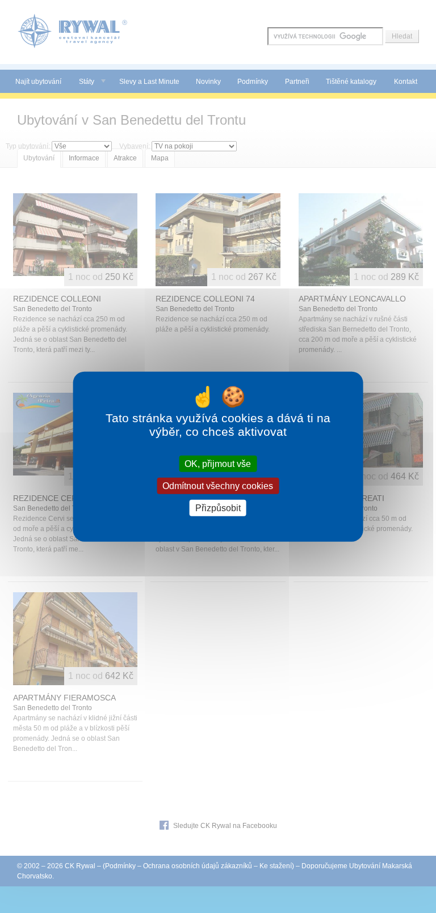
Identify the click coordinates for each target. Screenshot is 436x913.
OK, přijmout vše (218, 463)
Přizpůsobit (218, 508)
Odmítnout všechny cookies (217, 485)
